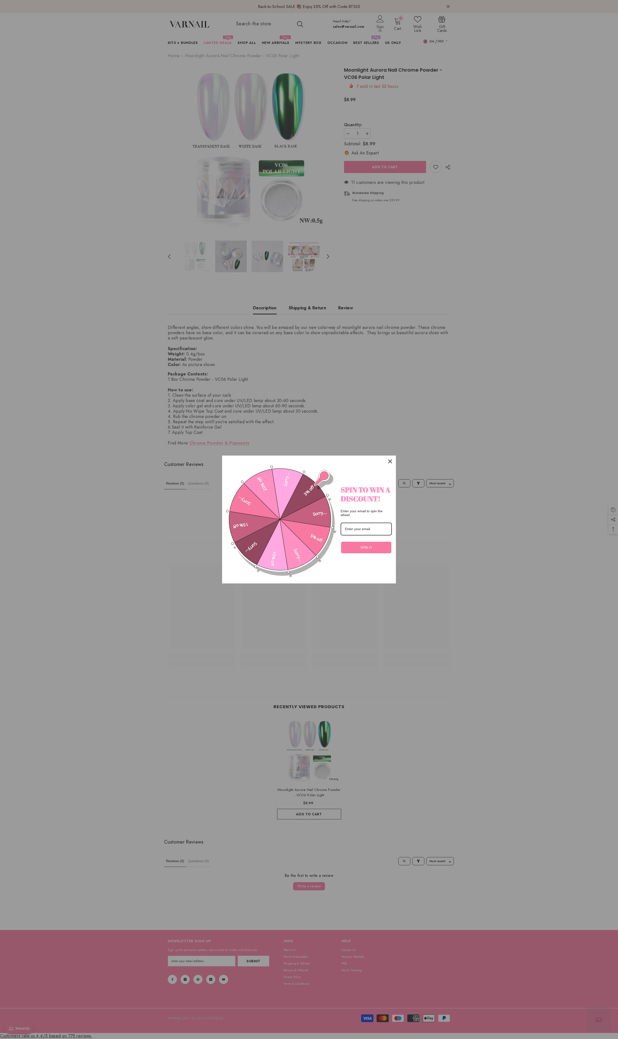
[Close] (390, 461)
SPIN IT (366, 547)
